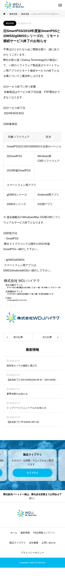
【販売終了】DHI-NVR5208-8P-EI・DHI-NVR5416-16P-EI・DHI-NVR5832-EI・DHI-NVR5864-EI (32, 380)
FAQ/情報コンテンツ (44, 532)
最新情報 (25, 532)
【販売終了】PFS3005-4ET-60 (23, 422)
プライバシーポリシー (32, 552)
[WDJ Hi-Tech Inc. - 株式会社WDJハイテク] (20, 5)
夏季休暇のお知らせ (17, 394)
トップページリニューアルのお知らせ (26, 408)
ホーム (13, 532)
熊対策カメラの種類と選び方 (22, 365)
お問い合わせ (49, 542)
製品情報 (10, 23)
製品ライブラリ (17, 542)
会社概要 (33, 542)
